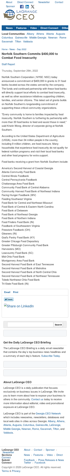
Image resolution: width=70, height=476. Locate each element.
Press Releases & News (51, 460)
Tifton (18, 41)
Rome (62, 37)
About (9, 2)
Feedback (29, 460)
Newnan (52, 37)
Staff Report (8, 64)
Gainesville (21, 37)
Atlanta (50, 33)
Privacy (16, 471)
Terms (5, 471)
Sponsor (10, 6)
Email (7, 292)
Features (21, 28)
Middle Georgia (37, 37)
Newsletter (44, 2)
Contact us (37, 399)
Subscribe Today (50, 355)
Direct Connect (25, 2)
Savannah (7, 41)
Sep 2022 (21, 49)
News (9, 28)
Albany (30, 33)
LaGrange (54, 425)
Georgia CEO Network (48, 413)
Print (15, 292)
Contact (59, 2)
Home (4, 49)
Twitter (27, 462)
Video (33, 28)
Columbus (7, 37)
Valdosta (28, 41)
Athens (40, 33)
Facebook (40, 462)
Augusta (60, 33)
